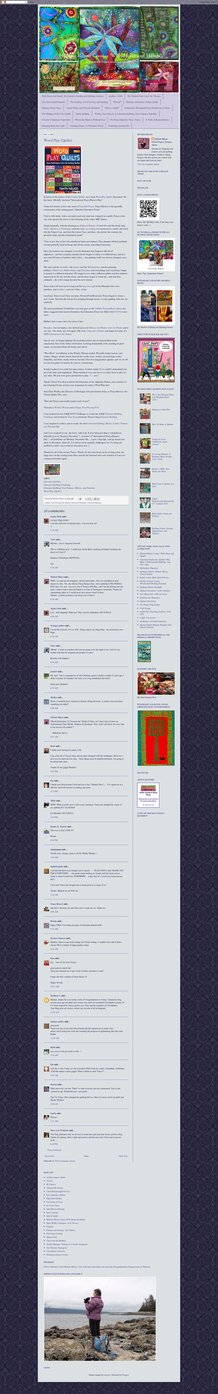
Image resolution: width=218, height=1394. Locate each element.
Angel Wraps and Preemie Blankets (83, 107)
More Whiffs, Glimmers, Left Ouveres (62, 1223)
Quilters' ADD (115, 96)
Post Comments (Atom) (65, 1160)
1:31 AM (54, 1121)
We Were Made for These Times (125, 119)
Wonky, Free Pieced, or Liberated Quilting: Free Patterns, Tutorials (126, 113)
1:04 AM (54, 1104)
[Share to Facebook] (95, 498)
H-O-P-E (118, 311)
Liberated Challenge (78, 502)
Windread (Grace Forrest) (57, 1254)
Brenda (53, 921)
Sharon (53, 1084)
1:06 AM (54, 857)
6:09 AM (54, 911)
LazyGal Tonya (87, 206)
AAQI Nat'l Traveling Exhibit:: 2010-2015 (156, 613)
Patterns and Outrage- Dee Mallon (60, 1230)
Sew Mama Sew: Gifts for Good (153, 594)
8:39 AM (54, 688)
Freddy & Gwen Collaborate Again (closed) (159, 442)
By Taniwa (50, 1184)
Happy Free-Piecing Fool (87, 407)
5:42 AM (54, 1075)
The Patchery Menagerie (56, 1247)
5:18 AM (54, 894)
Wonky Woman (61, 407)
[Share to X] (92, 498)
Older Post (123, 1156)
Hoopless (48, 327)
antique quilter (57, 1021)
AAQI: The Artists (147, 617)
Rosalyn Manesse (58, 938)
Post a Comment (54, 1150)
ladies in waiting (87, 228)
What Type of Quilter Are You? (163, 485)
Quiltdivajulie (56, 866)
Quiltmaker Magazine (149, 568)
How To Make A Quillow (163, 424)
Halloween (58, 270)
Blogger (125, 1374)
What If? (117, 101)
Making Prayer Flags (51, 107)
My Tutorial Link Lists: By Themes (144, 96)
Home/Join (143, 799)
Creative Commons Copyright (56, 119)
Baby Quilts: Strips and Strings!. (162, 514)
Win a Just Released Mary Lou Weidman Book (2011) (163, 397)
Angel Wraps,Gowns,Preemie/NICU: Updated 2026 (163, 501)
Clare (70, 416)
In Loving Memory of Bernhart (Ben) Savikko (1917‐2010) (162, 456)
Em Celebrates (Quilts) (56, 1195)
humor (67, 502)
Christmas (85, 270)
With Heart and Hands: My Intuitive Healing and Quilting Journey (73, 96)
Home (86, 1156)
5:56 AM (54, 567)
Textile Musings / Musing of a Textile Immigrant (66, 1244)
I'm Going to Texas (54, 1201)
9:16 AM (54, 949)
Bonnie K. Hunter (58, 826)
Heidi (52, 1047)
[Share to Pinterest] (98, 498)
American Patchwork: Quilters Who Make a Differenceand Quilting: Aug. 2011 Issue (155, 562)
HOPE (73, 413)
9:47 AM (54, 736)
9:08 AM (54, 708)
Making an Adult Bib (161, 409)
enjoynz (107, 1374)
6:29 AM (54, 599)
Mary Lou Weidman (59, 1130)
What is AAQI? (112, 107)
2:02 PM (54, 771)
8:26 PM (54, 840)
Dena (52, 746)
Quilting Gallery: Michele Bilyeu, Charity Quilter (154, 572)
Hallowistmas (70, 270)
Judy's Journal (52, 1212)
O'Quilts (49, 1226)
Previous (144, 801)
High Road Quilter (54, 1198)
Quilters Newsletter (148, 601)
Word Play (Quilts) (58, 140)
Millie (53, 800)
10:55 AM (54, 986)
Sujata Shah (56, 516)
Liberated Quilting (94, 502)
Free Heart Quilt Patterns (53, 101)
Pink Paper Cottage (54, 1233)
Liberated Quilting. (109, 416)
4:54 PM (54, 817)
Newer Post (49, 1156)
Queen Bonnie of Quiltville (94, 225)
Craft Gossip (145, 608)
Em (52, 1064)
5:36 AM (54, 530)
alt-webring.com (148, 805)
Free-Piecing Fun (57, 502)
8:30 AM (54, 662)
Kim (52, 958)
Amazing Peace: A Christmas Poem (86, 125)
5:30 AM (54, 1055)
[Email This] (86, 498)
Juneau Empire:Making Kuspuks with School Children (155, 626)
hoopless (61, 289)
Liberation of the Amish (59, 333)
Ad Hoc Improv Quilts (55, 1177)
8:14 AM (54, 636)
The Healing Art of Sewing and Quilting (89, 101)
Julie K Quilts (52, 1216)
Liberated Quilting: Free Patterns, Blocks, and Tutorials (69, 487)
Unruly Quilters (78, 196)
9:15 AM (54, 928)
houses (76, 266)
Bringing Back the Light (53, 125)
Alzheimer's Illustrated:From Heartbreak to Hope (147, 107)
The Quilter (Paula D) (55, 1251)
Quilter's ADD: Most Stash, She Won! (161, 470)
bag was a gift (89, 286)
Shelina (53, 697)
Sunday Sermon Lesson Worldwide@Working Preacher (153, 582)
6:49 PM (54, 1144)
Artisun (49, 1180)
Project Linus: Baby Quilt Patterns (154, 577)
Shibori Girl (51, 1237)
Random (152, 801)
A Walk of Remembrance (157, 119)
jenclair (53, 671)
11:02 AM (54, 1012)
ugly (64, 330)
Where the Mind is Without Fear (90, 119)
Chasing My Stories (54, 1187)
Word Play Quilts (103, 196)
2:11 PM (54, 791)
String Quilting (83, 113)
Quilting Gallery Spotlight (151, 587)
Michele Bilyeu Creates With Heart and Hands (65, 1219)
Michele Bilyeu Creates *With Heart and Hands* (157, 554)
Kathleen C (55, 995)
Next (155, 799)
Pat (52, 780)
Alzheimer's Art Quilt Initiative (153, 621)
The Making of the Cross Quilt (56, 113)
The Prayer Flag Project (150, 604)
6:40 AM (54, 616)
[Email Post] (80, 498)
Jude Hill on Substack (55, 1209)
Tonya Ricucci (56, 903)
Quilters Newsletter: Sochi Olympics (155, 590)
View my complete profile (148, 164)
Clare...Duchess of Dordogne (57, 228)
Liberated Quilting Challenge (57, 484)
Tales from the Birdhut (56, 1240)
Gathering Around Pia (118, 125)
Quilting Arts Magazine (150, 597)
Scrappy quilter (57, 625)
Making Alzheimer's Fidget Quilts (142, 101)
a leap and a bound (95, 330)
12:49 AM (54, 1038)
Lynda (53, 1113)
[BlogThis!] (89, 498)
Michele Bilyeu (59, 498)
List (150, 799)
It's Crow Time (52, 1205)
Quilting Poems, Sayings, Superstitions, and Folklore (162, 531)
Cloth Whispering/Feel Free (58, 1191)
